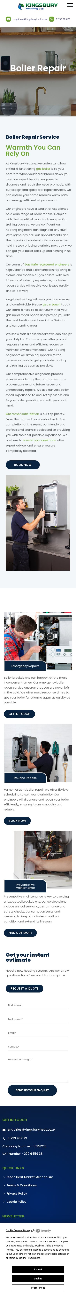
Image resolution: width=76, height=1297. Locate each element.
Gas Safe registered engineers (47, 264)
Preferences (38, 1287)
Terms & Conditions (21, 1185)
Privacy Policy (16, 1193)
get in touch (51, 304)
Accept (38, 1269)
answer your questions (39, 440)
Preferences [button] (34, 1258)
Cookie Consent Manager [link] (19, 1230)
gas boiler (43, 169)
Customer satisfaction (22, 414)
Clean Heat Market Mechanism (29, 1177)
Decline (38, 1278)
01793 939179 (63, 19)
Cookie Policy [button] (19, 1254)
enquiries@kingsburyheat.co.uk (30, 19)
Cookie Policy (16, 1202)
